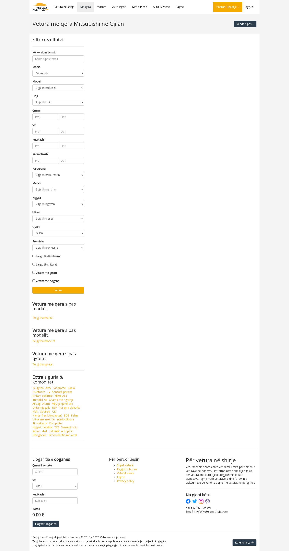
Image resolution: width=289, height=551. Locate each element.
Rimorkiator (39, 423)
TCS (56, 427)
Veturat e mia (125, 473)
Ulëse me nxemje (43, 419)
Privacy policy (125, 481)
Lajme (180, 7)
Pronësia (38, 241)
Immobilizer (39, 400)
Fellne (74, 415)
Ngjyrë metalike (42, 427)
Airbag (36, 403)
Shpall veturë (125, 465)
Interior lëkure (65, 419)
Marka (36, 67)
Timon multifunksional (62, 435)
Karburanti (39, 168)
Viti (34, 125)
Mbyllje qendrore (62, 403)
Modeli (36, 81)
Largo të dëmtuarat (48, 256)
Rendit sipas (244, 24)
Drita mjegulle (41, 407)
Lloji (35, 96)
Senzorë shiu (69, 427)
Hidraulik (54, 431)
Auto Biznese (161, 7)
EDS (66, 415)
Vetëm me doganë (47, 281)
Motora (101, 7)
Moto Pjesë (139, 7)
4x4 (44, 431)
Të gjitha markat (42, 317)
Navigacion (39, 435)
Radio (71, 388)
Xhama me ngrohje (61, 400)
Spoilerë (45, 411)
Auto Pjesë (119, 7)
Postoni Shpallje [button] (226, 7)
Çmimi (36, 110)
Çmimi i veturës (42, 465)
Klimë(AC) (60, 396)
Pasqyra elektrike (69, 407)
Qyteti (36, 227)
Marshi (36, 183)
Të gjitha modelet (43, 341)
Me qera (85, 7)
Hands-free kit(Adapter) (47, 415)
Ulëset (36, 212)
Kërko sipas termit (44, 52)
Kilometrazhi (40, 154)
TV (48, 392)
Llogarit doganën (46, 524)
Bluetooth (38, 392)
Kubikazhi (38, 139)
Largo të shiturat (46, 264)
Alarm (46, 403)
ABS (48, 388)
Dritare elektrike (42, 396)
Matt (35, 411)
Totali (36, 509)
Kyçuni (249, 7)
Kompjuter (56, 423)
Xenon (36, 431)
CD (54, 411)
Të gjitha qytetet (42, 364)
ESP (54, 407)
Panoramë (59, 388)
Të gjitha (38, 388)
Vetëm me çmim (46, 273)
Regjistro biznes (127, 469)
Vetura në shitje (64, 7)
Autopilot (67, 431)
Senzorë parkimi (62, 392)
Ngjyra (36, 198)
